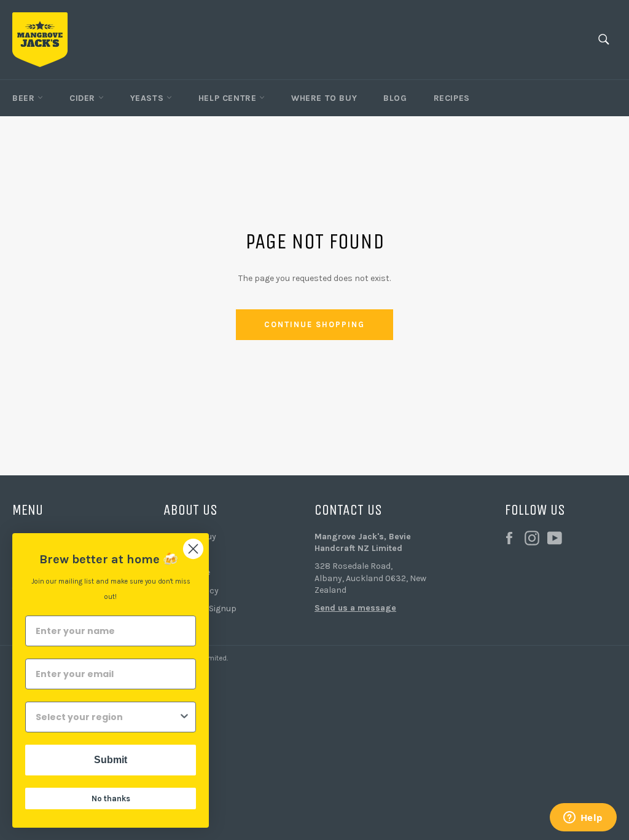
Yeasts (148, 98)
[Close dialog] (193, 549)
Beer (24, 98)
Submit (110, 760)
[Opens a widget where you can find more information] (583, 818)
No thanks (111, 798)
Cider (83, 98)
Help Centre (228, 98)
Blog (395, 98)
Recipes (452, 98)
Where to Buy (324, 98)
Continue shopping (314, 324)
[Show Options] (184, 717)
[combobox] (107, 717)
